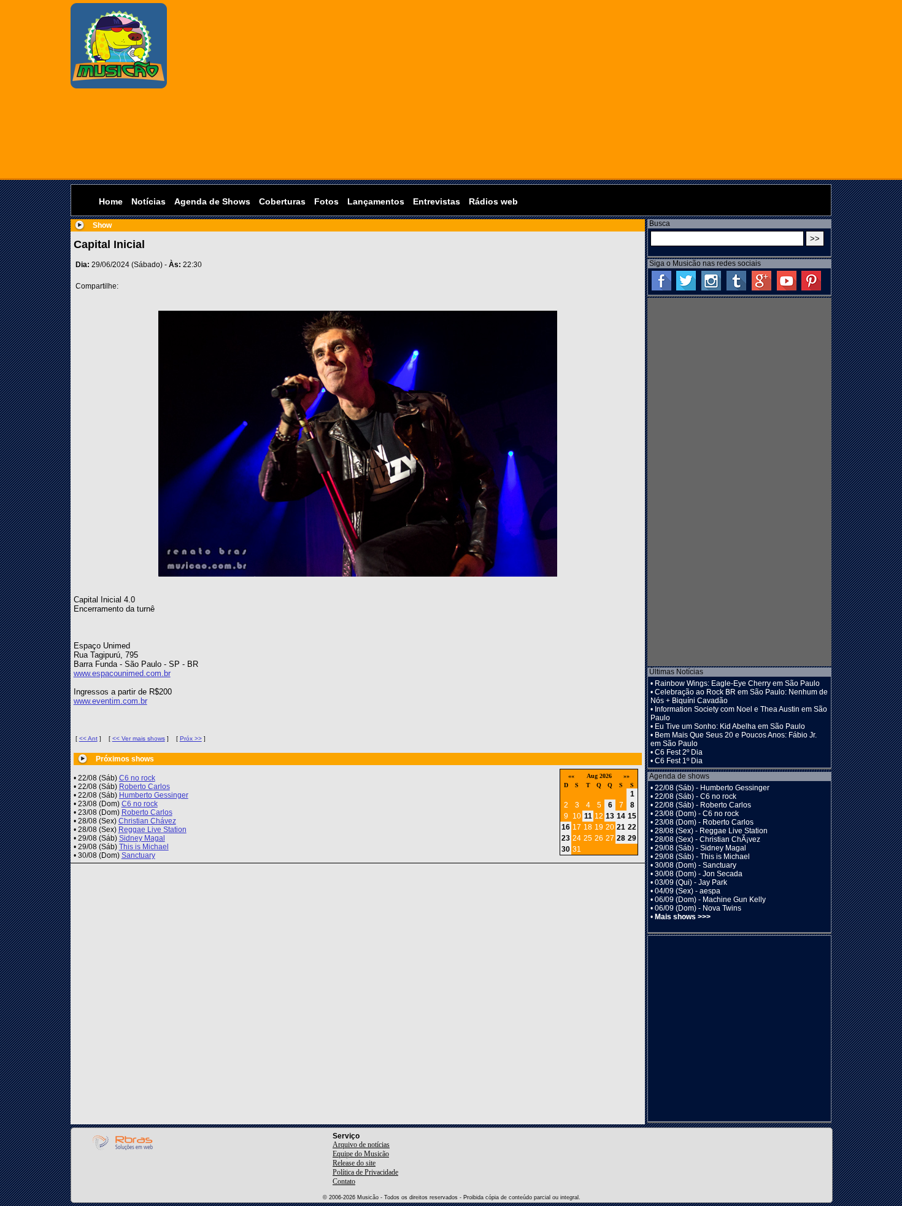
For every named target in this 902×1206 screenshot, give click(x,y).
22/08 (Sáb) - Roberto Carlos (703, 805)
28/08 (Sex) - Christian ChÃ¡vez (707, 839)
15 (632, 816)
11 (588, 816)
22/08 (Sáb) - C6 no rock (695, 796)
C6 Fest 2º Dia (679, 752)
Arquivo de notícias (361, 1144)
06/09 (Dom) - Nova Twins (698, 908)
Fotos (326, 201)
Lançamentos (375, 201)
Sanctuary (138, 855)
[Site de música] (119, 86)
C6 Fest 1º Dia (679, 761)
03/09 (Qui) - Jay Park (691, 882)
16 (565, 827)
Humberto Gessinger (153, 795)
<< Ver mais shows (138, 738)
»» (626, 775)
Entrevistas (436, 201)
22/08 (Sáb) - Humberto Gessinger (712, 788)
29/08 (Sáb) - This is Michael (702, 856)
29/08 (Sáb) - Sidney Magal (700, 848)
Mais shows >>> (683, 916)
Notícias (148, 201)
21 (621, 827)
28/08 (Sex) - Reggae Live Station (711, 831)
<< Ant (88, 738)
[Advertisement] (502, 89)
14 (621, 816)
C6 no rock (137, 778)
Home (111, 201)
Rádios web (493, 201)
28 (621, 838)
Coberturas (282, 201)
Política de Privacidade (365, 1172)
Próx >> (191, 738)
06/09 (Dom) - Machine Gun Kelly (710, 899)
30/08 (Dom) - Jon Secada (698, 873)
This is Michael (144, 846)
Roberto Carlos (144, 786)
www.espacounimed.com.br (122, 673)
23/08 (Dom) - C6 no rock (697, 813)
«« (571, 775)
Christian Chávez (147, 821)
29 (632, 838)
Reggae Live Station (152, 829)
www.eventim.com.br (110, 701)
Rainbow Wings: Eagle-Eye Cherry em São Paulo (737, 683)
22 (632, 827)
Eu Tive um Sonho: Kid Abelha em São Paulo (730, 726)
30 (565, 849)
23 (565, 838)
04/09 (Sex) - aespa (687, 891)
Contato (344, 1181)
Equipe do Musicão (361, 1154)
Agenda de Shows (212, 201)
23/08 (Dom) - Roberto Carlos (704, 822)
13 (610, 816)
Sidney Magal (142, 838)
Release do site (354, 1163)
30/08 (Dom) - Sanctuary (695, 865)
